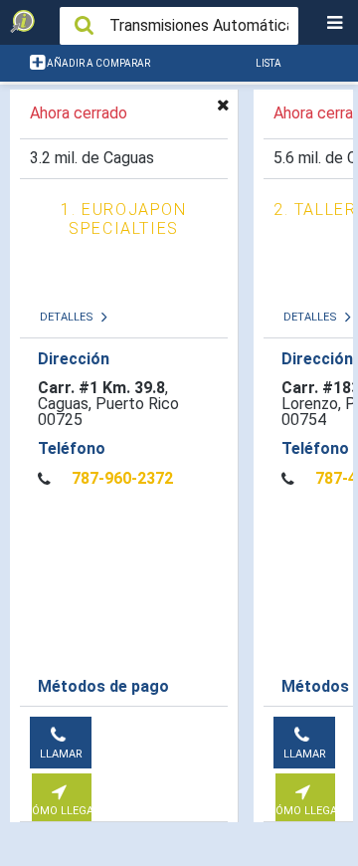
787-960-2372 (122, 479)
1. (123, 219)
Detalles (68, 317)
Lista (268, 63)
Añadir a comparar (97, 63)
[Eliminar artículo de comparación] (223, 104)
